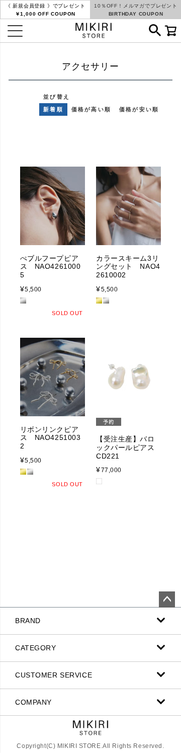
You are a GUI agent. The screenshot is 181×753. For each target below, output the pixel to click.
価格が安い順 (139, 109)
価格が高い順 (91, 109)
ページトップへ (167, 599)
